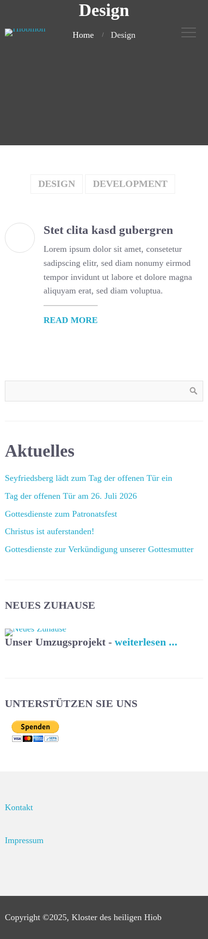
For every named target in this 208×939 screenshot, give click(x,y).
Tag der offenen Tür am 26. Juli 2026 (71, 496)
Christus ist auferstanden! (49, 531)
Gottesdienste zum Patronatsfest (61, 514)
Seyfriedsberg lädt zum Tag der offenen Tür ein (88, 478)
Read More (71, 320)
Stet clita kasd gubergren (108, 229)
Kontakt (19, 807)
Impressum (24, 840)
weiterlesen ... (146, 642)
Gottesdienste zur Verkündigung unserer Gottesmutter (99, 549)
